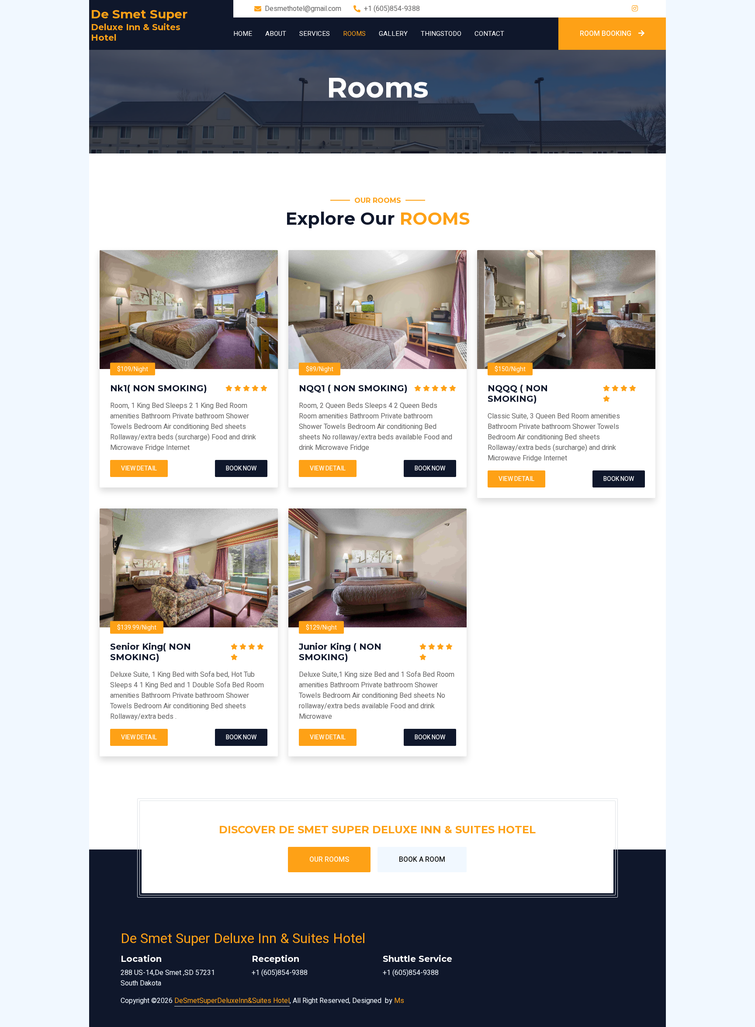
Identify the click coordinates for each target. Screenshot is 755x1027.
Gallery (393, 33)
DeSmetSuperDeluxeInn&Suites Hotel (232, 1001)
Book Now (241, 468)
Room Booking (605, 33)
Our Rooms (329, 859)
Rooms (354, 33)
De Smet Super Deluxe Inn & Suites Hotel (243, 938)
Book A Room (422, 859)
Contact (489, 33)
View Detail (139, 468)
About (275, 33)
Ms (399, 1001)
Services (314, 33)
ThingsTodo (441, 33)
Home (242, 33)
